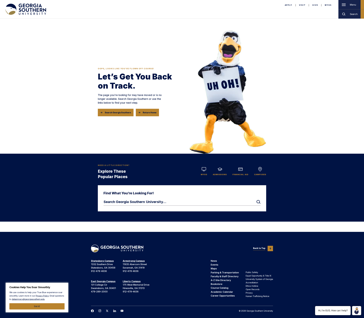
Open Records (252, 289)
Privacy (249, 293)
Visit (302, 5)
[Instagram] (99, 310)
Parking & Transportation (225, 272)
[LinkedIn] (114, 311)
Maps (214, 268)
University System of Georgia (259, 279)
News (214, 260)
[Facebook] (92, 310)
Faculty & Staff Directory (224, 276)
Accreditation (252, 282)
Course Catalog (219, 287)
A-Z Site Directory (221, 280)
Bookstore (216, 284)
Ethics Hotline (252, 286)
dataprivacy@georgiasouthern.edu (28, 299)
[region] (37, 297)
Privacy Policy (42, 296)
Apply (288, 5)
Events (214, 264)
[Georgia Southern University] (25, 9)
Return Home (149, 112)
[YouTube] (122, 311)
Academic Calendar (222, 291)
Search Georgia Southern (118, 112)
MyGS (328, 5)
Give (315, 5)
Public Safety (252, 272)
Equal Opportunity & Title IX (258, 276)
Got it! (37, 306)
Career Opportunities (223, 295)
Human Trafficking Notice (257, 296)
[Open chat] (356, 310)
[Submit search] (258, 202)
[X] (107, 311)
